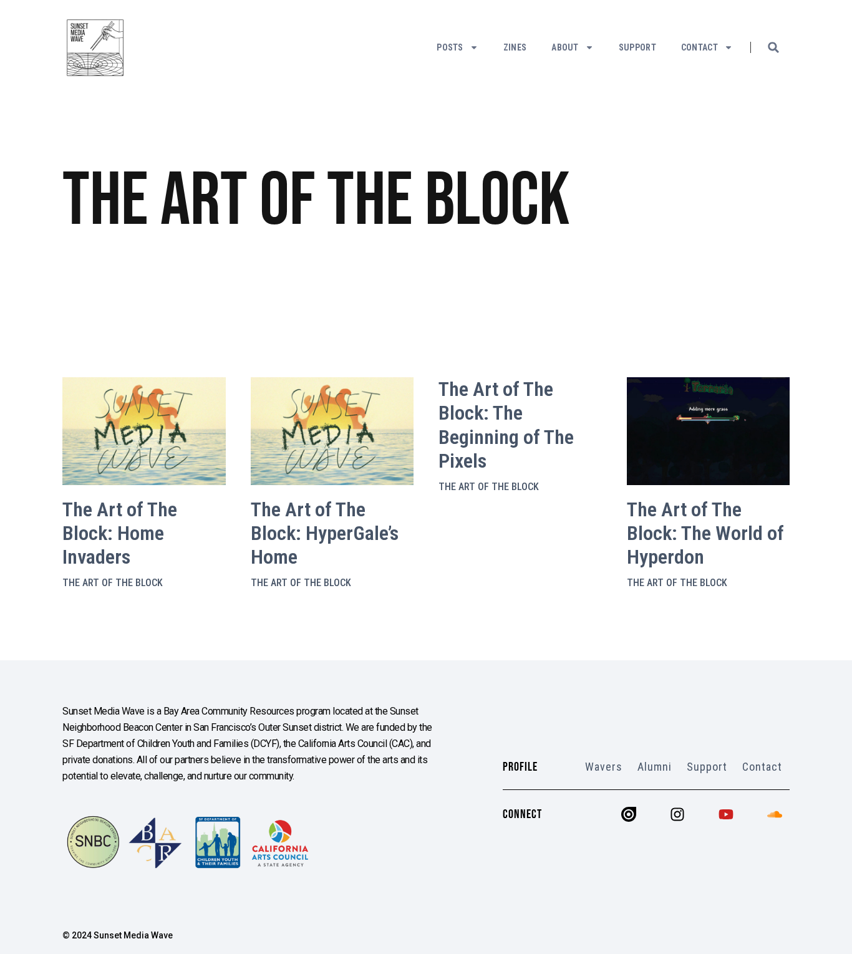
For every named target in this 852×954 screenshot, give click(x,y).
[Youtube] (726, 814)
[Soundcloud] (775, 814)
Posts (450, 47)
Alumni (654, 766)
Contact (699, 47)
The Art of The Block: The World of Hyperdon (705, 533)
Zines (515, 47)
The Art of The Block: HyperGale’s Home (325, 533)
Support (637, 47)
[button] (773, 47)
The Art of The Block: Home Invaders (119, 533)
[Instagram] (677, 814)
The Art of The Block (112, 583)
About (565, 47)
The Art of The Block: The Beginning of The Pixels (506, 425)
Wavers (603, 766)
